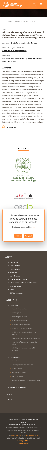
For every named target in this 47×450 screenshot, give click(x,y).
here (33, 227)
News (12, 289)
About (8, 257)
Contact (9, 399)
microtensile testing (19, 58)
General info (14, 262)
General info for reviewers (20, 361)
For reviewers (14, 357)
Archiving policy (15, 286)
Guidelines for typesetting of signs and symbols (24, 333)
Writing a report (17, 368)
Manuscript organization (19, 320)
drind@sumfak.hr (32, 435)
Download (11, 127)
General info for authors (19, 309)
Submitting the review (19, 372)
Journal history (15, 276)
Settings (18, 236)
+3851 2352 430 (16, 435)
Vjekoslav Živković (30, 43)
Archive (9, 394)
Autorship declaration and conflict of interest (26, 338)
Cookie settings (24, 443)
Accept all (28, 236)
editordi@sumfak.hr (23, 440)
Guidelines (11, 300)
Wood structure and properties (14, 50)
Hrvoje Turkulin (16, 43)
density (39, 58)
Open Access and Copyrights (19, 279)
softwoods (6, 58)
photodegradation (9, 61)
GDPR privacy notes (16, 293)
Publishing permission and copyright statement (23, 349)
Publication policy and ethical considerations (26, 380)
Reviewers (13, 272)
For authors (14, 305)
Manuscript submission (18, 387)
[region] (23, 225)
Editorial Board (15, 269)
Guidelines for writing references (22, 328)
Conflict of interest (17, 376)
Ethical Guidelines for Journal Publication (23, 282)
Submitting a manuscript (19, 316)
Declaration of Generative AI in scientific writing (24, 343)
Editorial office (15, 265)
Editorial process (17, 313)
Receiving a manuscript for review (22, 365)
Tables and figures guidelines (21, 324)
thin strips (31, 58)
